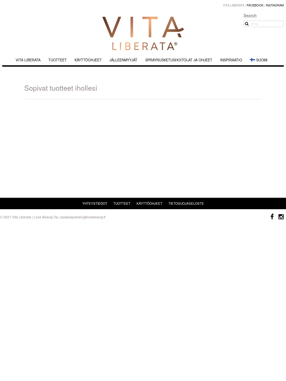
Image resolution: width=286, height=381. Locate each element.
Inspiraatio (231, 59)
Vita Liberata (28, 59)
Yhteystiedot (94, 203)
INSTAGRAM (275, 5)
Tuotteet (57, 59)
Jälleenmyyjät (123, 59)
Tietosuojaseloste (186, 203)
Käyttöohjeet (88, 59)
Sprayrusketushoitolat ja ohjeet (178, 59)
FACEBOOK (255, 5)
